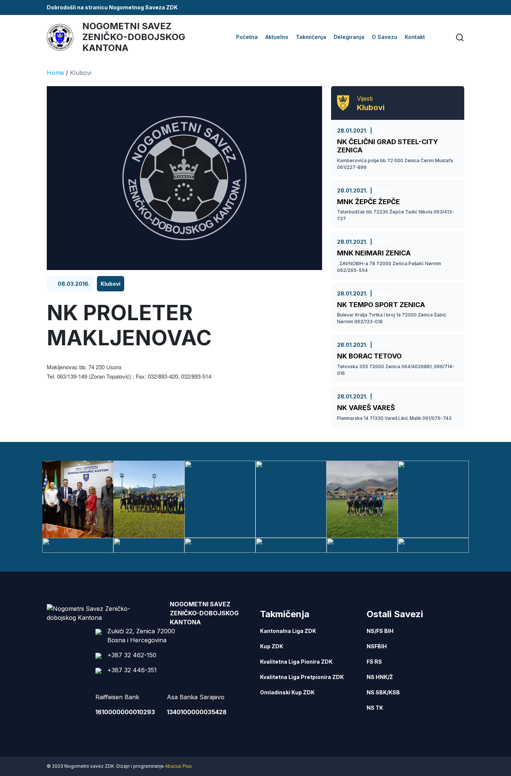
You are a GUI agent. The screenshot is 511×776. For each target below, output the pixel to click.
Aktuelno (276, 37)
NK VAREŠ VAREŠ (366, 408)
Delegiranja (349, 37)
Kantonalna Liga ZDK (288, 631)
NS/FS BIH (380, 631)
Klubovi (80, 72)
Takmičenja (311, 37)
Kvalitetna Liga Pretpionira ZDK (302, 677)
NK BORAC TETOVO (369, 356)
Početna (247, 37)
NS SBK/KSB (383, 692)
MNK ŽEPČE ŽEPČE (368, 202)
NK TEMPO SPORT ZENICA (381, 305)
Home (55, 72)
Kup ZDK (271, 646)
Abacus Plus (178, 766)
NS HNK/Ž (380, 677)
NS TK (375, 707)
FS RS (374, 661)
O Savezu (384, 37)
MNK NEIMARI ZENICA (374, 253)
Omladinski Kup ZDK (287, 692)
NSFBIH (377, 646)
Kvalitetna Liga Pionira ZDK (296, 661)
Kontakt (415, 37)
